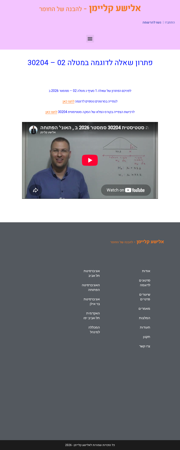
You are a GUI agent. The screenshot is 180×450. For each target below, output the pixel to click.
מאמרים (144, 308)
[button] (90, 39)
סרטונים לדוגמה (144, 282)
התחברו (170, 22)
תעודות (145, 327)
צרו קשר (144, 346)
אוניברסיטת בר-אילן (92, 301)
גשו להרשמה (151, 22)
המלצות (144, 318)
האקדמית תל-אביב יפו (91, 315)
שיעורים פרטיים (144, 297)
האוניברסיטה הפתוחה (91, 287)
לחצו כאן (68, 101)
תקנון (146, 337)
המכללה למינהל (94, 329)
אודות (146, 271)
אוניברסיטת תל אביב (92, 273)
